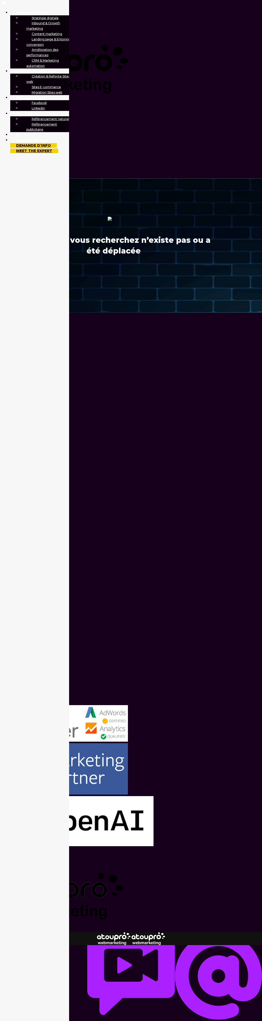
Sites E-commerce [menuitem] (46, 87)
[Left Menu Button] (3, 3)
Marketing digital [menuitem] (31, 12)
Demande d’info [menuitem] (33, 145)
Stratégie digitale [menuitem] (45, 18)
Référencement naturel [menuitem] (50, 119)
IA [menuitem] (18, 135)
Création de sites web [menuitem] (36, 71)
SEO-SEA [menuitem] (24, 113)
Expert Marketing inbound (185, 20)
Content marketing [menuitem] (47, 34)
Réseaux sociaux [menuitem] (31, 98)
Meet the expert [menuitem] (34, 150)
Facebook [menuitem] (39, 103)
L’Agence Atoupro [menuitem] (32, 140)
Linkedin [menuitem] (38, 108)
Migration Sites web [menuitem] (47, 92)
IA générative (127, 25)
